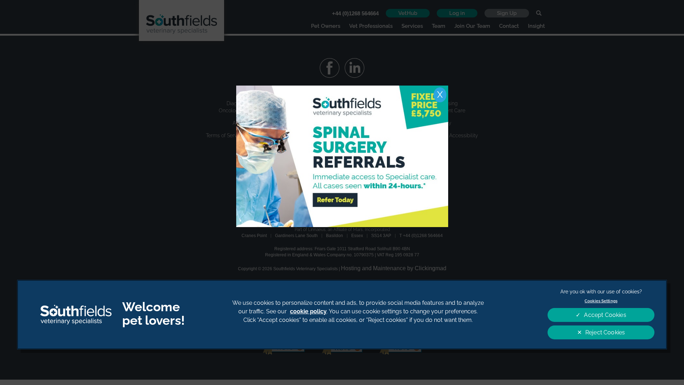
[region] (342, 314)
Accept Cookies (605, 315)
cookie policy (308, 311)
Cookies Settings (601, 300)
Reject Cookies (605, 332)
